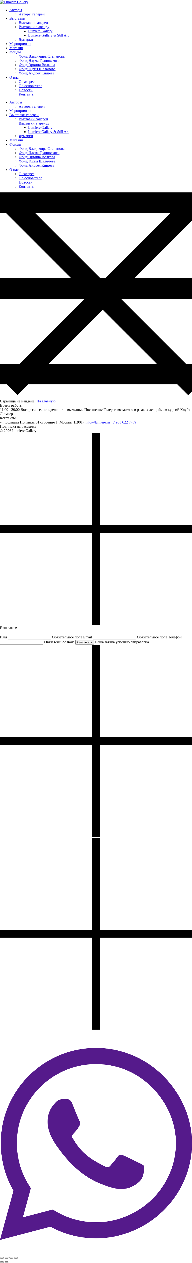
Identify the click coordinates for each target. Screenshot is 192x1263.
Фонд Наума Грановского (39, 61)
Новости (26, 90)
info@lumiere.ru (97, 422)
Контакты (26, 94)
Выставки (17, 18)
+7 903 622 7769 (123, 422)
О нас (13, 77)
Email (87, 637)
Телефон (175, 637)
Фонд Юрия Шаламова (37, 69)
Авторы (15, 10)
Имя (3, 637)
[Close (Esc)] (2, 1258)
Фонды (15, 52)
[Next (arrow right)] (6, 1262)
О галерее (26, 82)
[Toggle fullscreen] (11, 1258)
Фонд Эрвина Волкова (37, 65)
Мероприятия (20, 44)
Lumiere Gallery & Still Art (48, 35)
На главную (46, 401)
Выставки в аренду (34, 27)
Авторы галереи (32, 14)
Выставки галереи (33, 23)
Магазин (16, 48)
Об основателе (30, 86)
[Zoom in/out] (16, 1258)
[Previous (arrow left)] (2, 1262)
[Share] (6, 1258)
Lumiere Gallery (40, 31)
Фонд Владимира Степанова (42, 56)
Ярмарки (26, 39)
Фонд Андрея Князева (36, 73)
